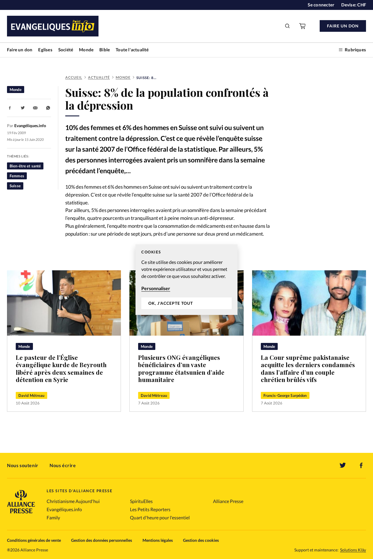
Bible (104, 49)
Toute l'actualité (132, 49)
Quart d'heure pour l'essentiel (160, 517)
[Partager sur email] (35, 108)
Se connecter (321, 4)
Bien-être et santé (25, 166)
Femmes (17, 176)
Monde (86, 49)
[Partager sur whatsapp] (48, 108)
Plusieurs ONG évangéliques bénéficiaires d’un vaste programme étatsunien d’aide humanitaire (181, 368)
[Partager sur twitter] (23, 108)
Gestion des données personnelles (101, 540)
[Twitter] (342, 465)
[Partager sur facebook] (10, 108)
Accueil (73, 77)
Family (53, 517)
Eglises (45, 49)
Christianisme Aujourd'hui (73, 501)
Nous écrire (63, 465)
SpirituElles (141, 501)
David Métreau (31, 395)
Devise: (353, 4)
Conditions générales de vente (34, 540)
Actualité (99, 77)
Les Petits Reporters (150, 509)
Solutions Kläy (353, 550)
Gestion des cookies (201, 540)
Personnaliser (155, 288)
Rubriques (355, 49)
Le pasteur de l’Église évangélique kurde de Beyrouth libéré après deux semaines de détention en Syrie (61, 368)
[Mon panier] (303, 26)
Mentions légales (157, 540)
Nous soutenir (22, 465)
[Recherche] (288, 26)
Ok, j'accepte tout (170, 303)
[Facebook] (361, 465)
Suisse (15, 185)
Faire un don (19, 49)
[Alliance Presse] (21, 514)
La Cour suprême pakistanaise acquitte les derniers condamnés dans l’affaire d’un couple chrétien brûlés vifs (308, 368)
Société (65, 49)
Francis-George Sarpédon (285, 395)
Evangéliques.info (64, 509)
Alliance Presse (228, 501)
